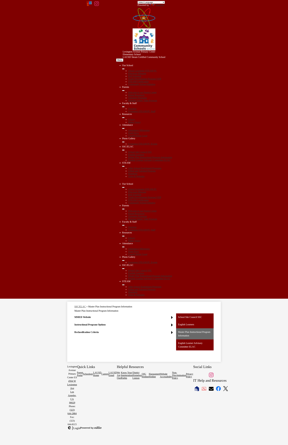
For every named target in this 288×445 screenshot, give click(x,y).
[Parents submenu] (123, 90)
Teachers (132, 108)
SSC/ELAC (80, 306)
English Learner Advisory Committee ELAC (149, 160)
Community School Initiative (141, 84)
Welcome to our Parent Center (142, 92)
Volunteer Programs (137, 98)
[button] (123, 187)
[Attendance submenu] (123, 128)
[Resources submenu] (123, 117)
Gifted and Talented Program (142, 171)
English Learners (136, 154)
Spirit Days (133, 133)
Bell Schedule (134, 76)
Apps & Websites (136, 176)
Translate (160, 5)
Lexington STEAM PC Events (142, 144)
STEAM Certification (138, 81)
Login (73, 428)
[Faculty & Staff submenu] (123, 106)
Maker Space (134, 122)
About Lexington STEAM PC (142, 70)
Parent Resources (136, 95)
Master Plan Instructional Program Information (150, 157)
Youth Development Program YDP (144, 79)
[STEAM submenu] (123, 166)
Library (131, 119)
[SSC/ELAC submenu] (123, 150)
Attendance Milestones (139, 130)
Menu (119, 60)
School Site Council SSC (140, 152)
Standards (132, 173)
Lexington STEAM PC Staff (141, 111)
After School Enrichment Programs (144, 168)
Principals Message (137, 73)
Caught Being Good (137, 135)
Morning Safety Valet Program (142, 100)
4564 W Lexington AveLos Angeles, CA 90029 (72, 392)
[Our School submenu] (123, 68)
